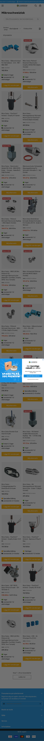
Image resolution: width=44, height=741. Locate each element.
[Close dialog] (43, 359)
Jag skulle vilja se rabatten (33, 376)
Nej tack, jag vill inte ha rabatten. (33, 379)
